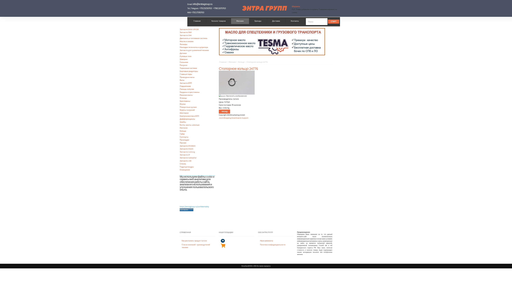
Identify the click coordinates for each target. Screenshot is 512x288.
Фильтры (183, 44)
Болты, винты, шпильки (189, 125)
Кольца (183, 131)
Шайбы (183, 122)
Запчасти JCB (185, 161)
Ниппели (183, 128)
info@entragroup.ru (202, 4)
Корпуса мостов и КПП (189, 116)
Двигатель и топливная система (193, 38)
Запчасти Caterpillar (188, 158)
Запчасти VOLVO (186, 149)
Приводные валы (187, 77)
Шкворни (183, 59)
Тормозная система (188, 68)
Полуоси (183, 65)
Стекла (183, 164)
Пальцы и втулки (187, 89)
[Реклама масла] (272, 42)
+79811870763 (219, 8)
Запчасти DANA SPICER (189, 29)
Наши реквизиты (266, 241)
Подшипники (185, 86)
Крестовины (185, 101)
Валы (182, 80)
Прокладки (184, 140)
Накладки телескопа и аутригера (194, 47)
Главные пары (186, 74)
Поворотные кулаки (188, 107)
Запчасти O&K (186, 32)
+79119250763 (205, 8)
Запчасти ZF (185, 155)
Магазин (240, 21)
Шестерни (184, 113)
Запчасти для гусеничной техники (194, 50)
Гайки (182, 134)
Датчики (183, 53)
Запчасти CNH (186, 35)
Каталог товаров (218, 21)
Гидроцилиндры (187, 167)
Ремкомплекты (186, 95)
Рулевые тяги (185, 56)
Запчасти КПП (186, 83)
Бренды (258, 21)
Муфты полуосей (187, 110)
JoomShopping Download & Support (233, 118)
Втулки (183, 104)
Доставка (276, 21)
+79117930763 (197, 12)
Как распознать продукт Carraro (194, 241)
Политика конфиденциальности (272, 245)
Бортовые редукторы (189, 71)
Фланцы (183, 98)
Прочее (183, 143)
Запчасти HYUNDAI (187, 146)
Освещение (185, 170)
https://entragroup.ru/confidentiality (194, 207)
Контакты (295, 21)
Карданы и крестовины (189, 92)
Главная (197, 21)
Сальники (184, 62)
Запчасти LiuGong (187, 152)
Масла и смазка (186, 41)
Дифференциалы (187, 119)
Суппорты (184, 137)
